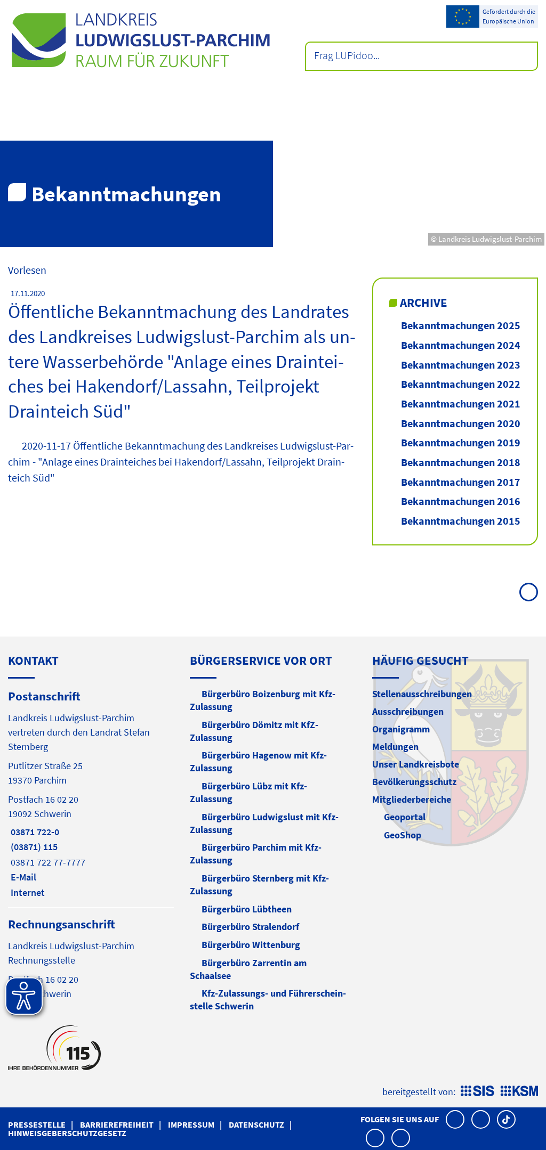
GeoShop (402, 835)
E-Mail (22, 877)
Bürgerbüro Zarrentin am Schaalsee (248, 969)
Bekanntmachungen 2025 (460, 325)
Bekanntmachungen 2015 (460, 520)
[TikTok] (506, 1119)
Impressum (191, 1124)
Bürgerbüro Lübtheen (247, 909)
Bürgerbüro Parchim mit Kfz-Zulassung (256, 853)
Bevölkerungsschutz (414, 782)
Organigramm (401, 729)
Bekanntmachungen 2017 (460, 481)
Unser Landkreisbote (415, 764)
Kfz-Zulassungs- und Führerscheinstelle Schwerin (268, 999)
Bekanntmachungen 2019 (460, 442)
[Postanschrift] (91, 793)
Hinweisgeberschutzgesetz (67, 1133)
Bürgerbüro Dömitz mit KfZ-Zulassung (254, 731)
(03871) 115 (33, 847)
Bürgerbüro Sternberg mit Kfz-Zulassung (259, 884)
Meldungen (395, 746)
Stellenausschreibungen (422, 694)
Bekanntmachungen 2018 (460, 462)
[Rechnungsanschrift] (91, 967)
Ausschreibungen (408, 711)
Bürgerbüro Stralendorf (250, 926)
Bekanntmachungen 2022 (460, 383)
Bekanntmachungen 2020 (460, 423)
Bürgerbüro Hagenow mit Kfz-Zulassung (258, 761)
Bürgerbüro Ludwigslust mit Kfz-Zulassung (264, 823)
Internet (26, 892)
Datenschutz (256, 1124)
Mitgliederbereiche (411, 799)
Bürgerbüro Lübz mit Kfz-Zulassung (248, 792)
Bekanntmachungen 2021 (460, 403)
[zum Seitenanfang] (528, 592)
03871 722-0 (33, 832)
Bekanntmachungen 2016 (460, 501)
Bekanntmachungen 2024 (460, 345)
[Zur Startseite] (140, 40)
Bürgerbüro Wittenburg (251, 945)
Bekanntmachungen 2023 (460, 364)
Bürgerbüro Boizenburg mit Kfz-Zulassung (262, 700)
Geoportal (404, 817)
